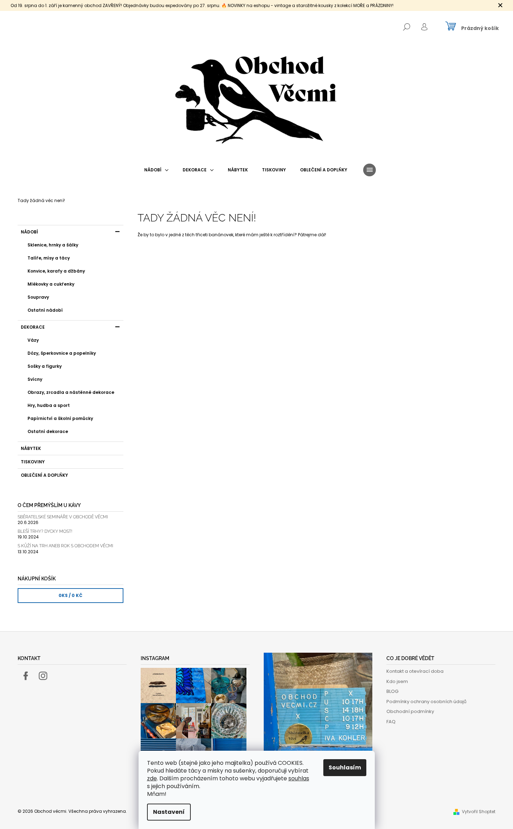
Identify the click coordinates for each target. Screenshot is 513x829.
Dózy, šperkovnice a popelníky (62, 353)
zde (152, 778)
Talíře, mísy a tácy (49, 258)
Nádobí (29, 232)
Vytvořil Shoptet (478, 812)
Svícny (35, 379)
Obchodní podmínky (410, 711)
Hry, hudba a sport (49, 405)
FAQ (391, 721)
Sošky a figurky (45, 366)
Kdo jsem (397, 681)
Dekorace (33, 327)
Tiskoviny (33, 462)
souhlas (298, 778)
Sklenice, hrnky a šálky (53, 245)
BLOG (392, 691)
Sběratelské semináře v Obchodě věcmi (63, 517)
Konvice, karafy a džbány (56, 271)
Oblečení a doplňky (44, 475)
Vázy (33, 340)
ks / (71, 595)
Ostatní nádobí (45, 310)
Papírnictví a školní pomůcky (60, 418)
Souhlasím (345, 767)
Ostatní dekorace (48, 431)
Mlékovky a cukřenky (51, 284)
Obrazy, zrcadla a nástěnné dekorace (71, 392)
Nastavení (169, 812)
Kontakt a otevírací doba (415, 671)
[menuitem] (156, 170)
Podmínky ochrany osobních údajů (426, 701)
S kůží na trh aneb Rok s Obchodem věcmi (65, 546)
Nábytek (31, 448)
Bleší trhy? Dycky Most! (45, 531)
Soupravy (38, 297)
